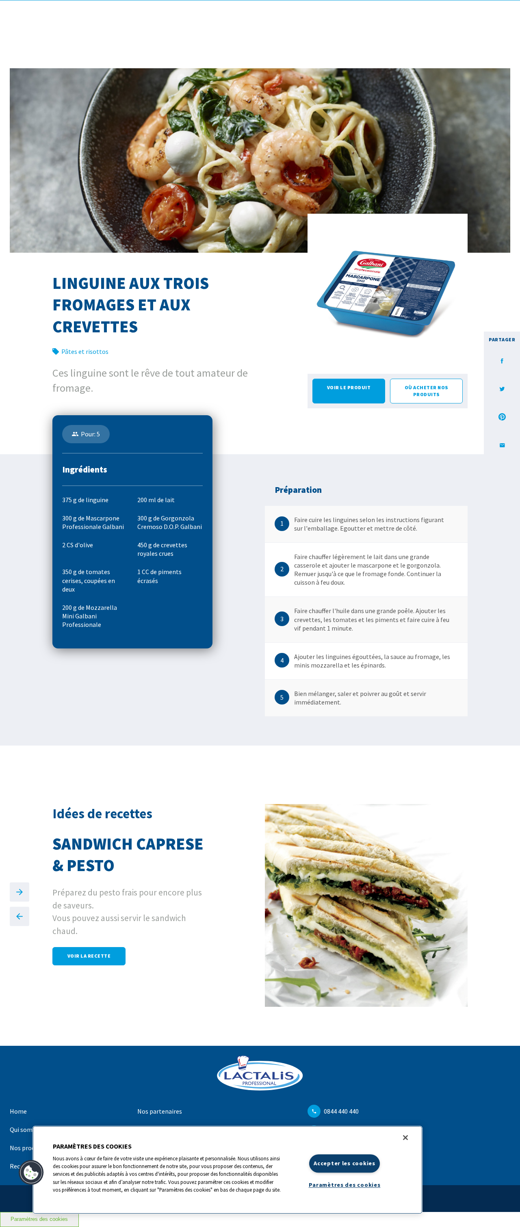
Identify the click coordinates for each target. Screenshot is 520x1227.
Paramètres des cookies (39, 1219)
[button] (31, 1173)
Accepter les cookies (344, 1163)
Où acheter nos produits (426, 390)
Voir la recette (89, 956)
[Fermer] (405, 1138)
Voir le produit (349, 387)
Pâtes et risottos (84, 351)
